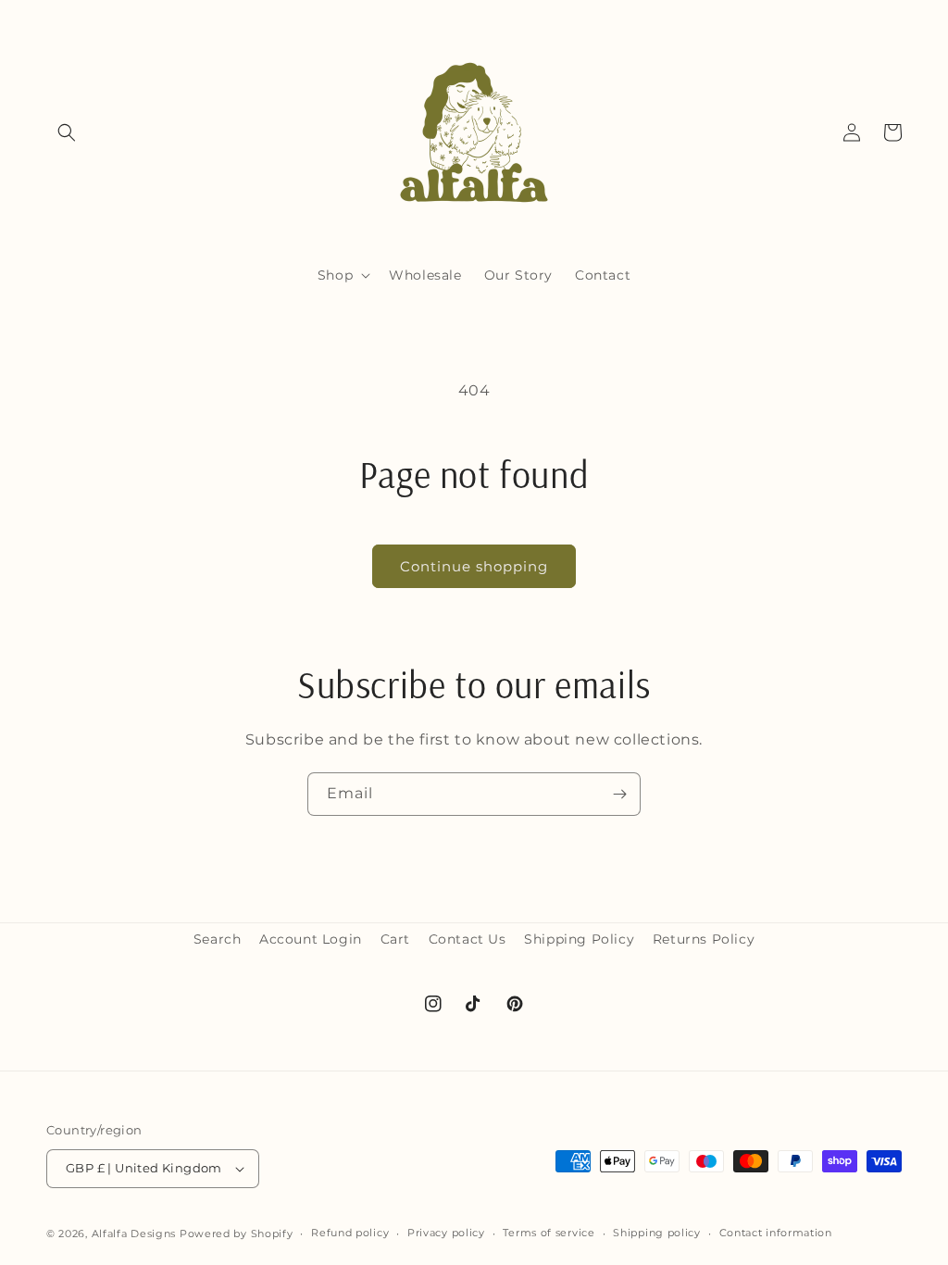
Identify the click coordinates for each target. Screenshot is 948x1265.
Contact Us (467, 939)
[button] (66, 132)
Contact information (775, 1232)
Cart (395, 939)
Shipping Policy (579, 939)
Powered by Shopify (236, 1233)
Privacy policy (446, 1232)
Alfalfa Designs (134, 1233)
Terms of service (548, 1232)
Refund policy (350, 1232)
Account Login (310, 939)
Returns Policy (704, 939)
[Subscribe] (619, 794)
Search (217, 939)
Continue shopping (474, 566)
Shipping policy (657, 1232)
